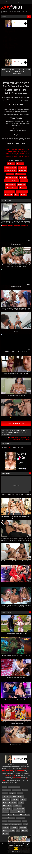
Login (18, 1)
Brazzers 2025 (17, 777)
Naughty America (14, 770)
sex (26, 824)
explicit (21, 802)
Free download (7, 808)
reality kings (7, 824)
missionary (12, 818)
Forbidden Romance (12, 177)
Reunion (24, 187)
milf (5, 818)
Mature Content (11, 184)
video (13, 830)
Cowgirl (21, 796)
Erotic (5, 802)
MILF (3, 775)
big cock (13, 793)
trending (6, 830)
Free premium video (19, 808)
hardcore (6, 811)
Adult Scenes (23, 167)
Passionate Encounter (12, 187)
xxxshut (24, 194)
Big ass (5, 793)
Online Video (22, 184)
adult (5, 786)
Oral (5, 821)
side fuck (6, 827)
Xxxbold (25, 830)
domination (15, 799)
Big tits (20, 793)
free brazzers (18, 805)
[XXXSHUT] (13, 7)
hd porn (14, 811)
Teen (6, 775)
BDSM (25, 790)
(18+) (9, 775)
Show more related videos (16, 423)
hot (10, 814)
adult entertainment (11, 167)
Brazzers (12, 163)
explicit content (20, 174)
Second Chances (10, 191)
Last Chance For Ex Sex (11, 180)
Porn (25, 821)
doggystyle (6, 799)
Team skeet (14, 827)
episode (24, 799)
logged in (10, 447)
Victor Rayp (9, 194)
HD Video (23, 177)
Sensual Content (22, 191)
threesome (23, 827)
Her (5, 814)
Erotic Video (23, 170)
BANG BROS (17, 790)
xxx (17, 194)
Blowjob (6, 796)
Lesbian (13, 775)
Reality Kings (5, 770)
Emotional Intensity (11, 170)
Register (23, 1)
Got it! (16, 848)
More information (16, 851)
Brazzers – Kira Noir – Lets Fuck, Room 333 (17, 156)
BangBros (21, 770)
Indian (16, 814)
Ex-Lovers (10, 174)
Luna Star (24, 180)
